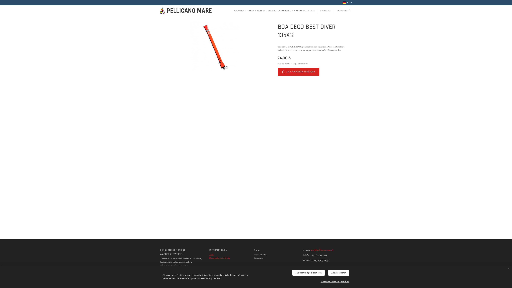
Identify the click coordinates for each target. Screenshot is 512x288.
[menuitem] (240, 10)
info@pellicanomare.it (322, 250)
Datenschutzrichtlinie (219, 258)
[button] (325, 10)
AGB (211, 254)
